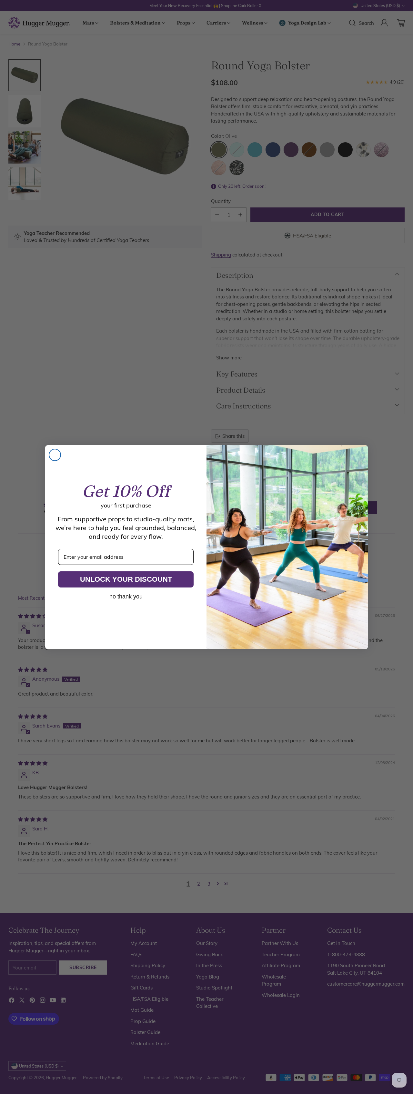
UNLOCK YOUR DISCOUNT (126, 579)
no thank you (126, 596)
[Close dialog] (55, 455)
